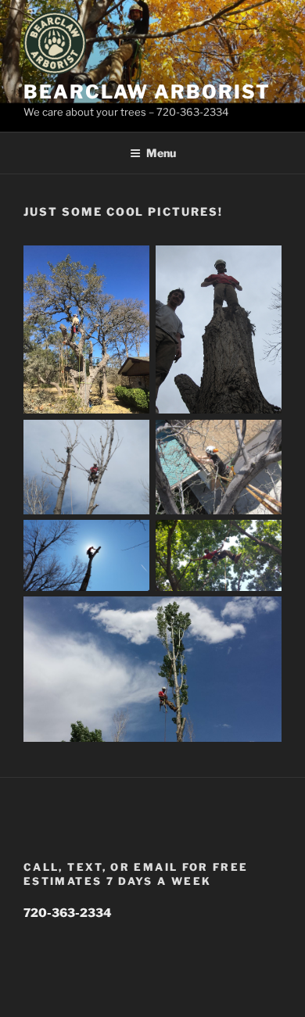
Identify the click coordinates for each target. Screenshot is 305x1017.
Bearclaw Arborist (147, 92)
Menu (161, 152)
